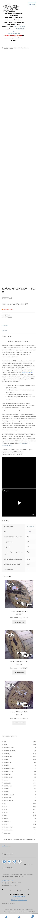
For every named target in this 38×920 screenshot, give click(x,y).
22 (27, 569)
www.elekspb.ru (23, 443)
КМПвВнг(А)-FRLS (9, 747)
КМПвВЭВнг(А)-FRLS (9, 750)
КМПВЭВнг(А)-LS (8, 771)
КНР (5, 803)
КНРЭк (5, 812)
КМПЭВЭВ (6, 792)
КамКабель (30, 526)
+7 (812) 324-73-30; (19, 26)
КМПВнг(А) (7, 753)
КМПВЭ (6, 759)
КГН (5, 742)
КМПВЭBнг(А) (7, 762)
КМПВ (5, 745)
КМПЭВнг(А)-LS (8, 786)
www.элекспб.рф (7, 445)
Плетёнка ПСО (8, 830)
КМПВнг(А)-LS (8, 756)
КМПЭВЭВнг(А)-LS (9, 795)
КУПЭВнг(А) (7, 821)
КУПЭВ (6, 818)
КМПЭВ (6, 780)
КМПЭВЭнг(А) (7, 797)
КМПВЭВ (6, 765)
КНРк (5, 806)
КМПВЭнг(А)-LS (8, 777)
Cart (29, 915)
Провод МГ (7, 833)
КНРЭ (5, 809)
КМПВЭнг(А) (7, 774)
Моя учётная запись (6, 917)
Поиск (19, 917)
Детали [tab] (4, 330)
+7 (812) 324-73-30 (7, 880)
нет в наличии (19, 622)
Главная (6, 48)
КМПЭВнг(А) (7, 783)
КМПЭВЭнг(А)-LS (8, 800)
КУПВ (5, 815)
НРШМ (11, 48)
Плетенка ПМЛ (8, 827)
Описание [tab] (5, 325)
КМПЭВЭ (6, 789)
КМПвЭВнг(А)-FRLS (9, 768)
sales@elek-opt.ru (14, 33)
